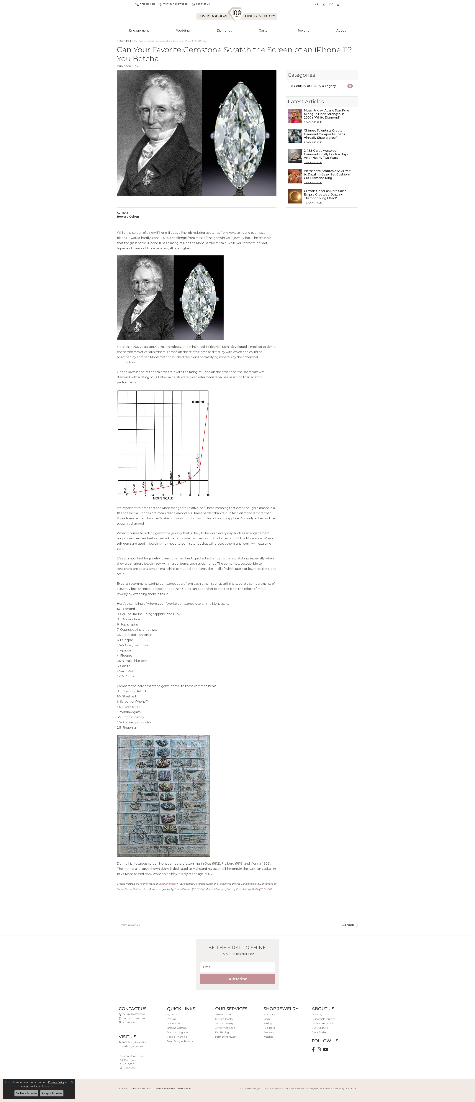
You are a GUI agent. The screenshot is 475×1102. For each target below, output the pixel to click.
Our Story (317, 1014)
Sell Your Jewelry (224, 1023)
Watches (268, 1036)
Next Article (347, 925)
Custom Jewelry (224, 1019)
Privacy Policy (56, 1082)
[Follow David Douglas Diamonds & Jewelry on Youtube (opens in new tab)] (325, 1049)
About (341, 30)
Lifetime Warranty (177, 1028)
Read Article (313, 122)
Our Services (174, 1023)
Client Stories (319, 1032)
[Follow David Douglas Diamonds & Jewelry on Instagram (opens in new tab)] (319, 1049)
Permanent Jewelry (226, 1036)
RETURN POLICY (185, 1088)
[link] (145, 4)
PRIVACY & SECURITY (141, 1088)
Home (120, 41)
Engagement (139, 30)
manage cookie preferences (36, 1086)
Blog (128, 41)
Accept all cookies (51, 1093)
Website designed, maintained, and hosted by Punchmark (328, 1088)
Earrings (268, 1023)
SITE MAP (123, 1088)
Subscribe (237, 979)
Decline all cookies (26, 1093)
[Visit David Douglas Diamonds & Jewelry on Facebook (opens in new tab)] (313, 1049)
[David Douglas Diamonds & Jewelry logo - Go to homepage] (237, 16)
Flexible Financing (177, 1036)
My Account (173, 1014)
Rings (266, 1019)
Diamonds (224, 30)
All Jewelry (269, 1014)
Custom (265, 30)
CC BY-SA (198, 889)
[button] (316, 4)
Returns (171, 1019)
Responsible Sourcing (323, 1019)
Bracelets (268, 1032)
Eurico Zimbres (182, 889)
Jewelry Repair (223, 1014)
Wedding (183, 30)
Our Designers (320, 1028)
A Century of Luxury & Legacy (321, 86)
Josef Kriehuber (167, 883)
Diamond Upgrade (177, 1032)
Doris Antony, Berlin (247, 889)
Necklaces (269, 1028)
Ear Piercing (222, 1032)
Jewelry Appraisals (225, 1028)
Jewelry (303, 30)
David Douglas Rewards (180, 1041)
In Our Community (322, 1023)
